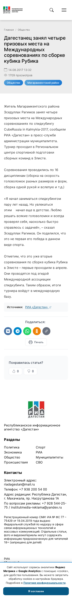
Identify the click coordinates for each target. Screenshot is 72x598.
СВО (39, 462)
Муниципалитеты (49, 457)
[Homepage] (13, 10)
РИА (39, 452)
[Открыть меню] (64, 10)
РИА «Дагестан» (37, 307)
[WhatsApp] (27, 331)
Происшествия (16, 462)
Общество (24, 29)
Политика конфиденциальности (22, 547)
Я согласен (36, 591)
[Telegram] (18, 331)
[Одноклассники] (37, 331)
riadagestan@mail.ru (19, 484)
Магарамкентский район (43, 82)
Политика (11, 447)
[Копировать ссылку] (46, 331)
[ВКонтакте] (8, 331)
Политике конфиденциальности (44, 582)
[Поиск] (52, 10)
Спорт (41, 447)
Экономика (13, 452)
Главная (9, 29)
